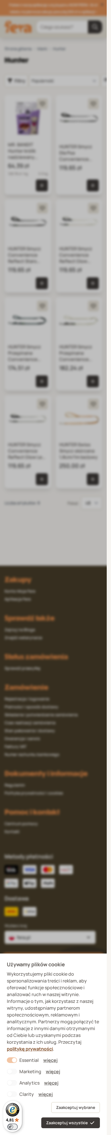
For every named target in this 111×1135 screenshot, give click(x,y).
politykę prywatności (30, 1049)
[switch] (12, 1127)
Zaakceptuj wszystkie (67, 1122)
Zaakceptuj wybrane (75, 1107)
